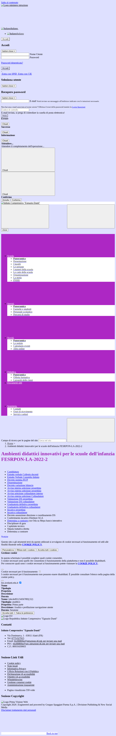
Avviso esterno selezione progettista (24, 490)
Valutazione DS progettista (20, 499)
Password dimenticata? (12, 63)
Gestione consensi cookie (19, 682)
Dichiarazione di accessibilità (21, 674)
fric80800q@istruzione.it (38, 641)
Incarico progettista (16, 510)
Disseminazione (14, 482)
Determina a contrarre (18, 520)
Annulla (5, 200)
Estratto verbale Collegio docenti (22, 474)
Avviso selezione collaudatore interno (25, 493)
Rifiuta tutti (26, 550)
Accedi (5, 39)
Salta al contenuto (9, 2)
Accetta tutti (47, 550)
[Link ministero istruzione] (14, 5)
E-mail (33, 101)
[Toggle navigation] (25, 216)
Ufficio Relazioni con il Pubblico (23, 671)
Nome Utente (36, 54)
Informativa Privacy (16, 668)
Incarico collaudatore (17, 512)
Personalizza (8, 550)
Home (10, 443)
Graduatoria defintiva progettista (22, 504)
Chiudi (5, 124)
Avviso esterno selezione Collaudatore (25, 496)
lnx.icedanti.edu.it (10, 583)
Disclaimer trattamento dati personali (18, 710)
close (4, 230)
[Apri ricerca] (91, 216)
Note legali (12, 666)
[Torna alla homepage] (58, 203)
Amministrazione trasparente (20, 685)
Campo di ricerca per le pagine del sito (19, 440)
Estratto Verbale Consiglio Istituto (23, 477)
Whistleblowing (14, 679)
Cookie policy (14, 663)
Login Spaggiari (78, 107)
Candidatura (13, 471)
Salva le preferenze (24, 613)
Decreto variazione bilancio (20, 485)
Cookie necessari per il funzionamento (19, 571)
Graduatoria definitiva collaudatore (23, 507)
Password (34, 57)
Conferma (16, 200)
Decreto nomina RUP (17, 480)
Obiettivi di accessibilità (18, 677)
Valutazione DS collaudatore (20, 501)
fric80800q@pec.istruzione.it (39, 643)
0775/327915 (17, 638)
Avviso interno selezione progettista (24, 488)
